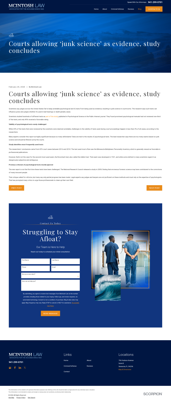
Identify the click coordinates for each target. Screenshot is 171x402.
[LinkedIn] (20, 367)
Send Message (50, 313)
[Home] (27, 6)
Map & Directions (125, 369)
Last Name (55, 260)
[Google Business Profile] (10, 367)
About (89, 360)
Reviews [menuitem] (131, 9)
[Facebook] (15, 367)
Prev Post (16, 188)
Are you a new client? (28, 274)
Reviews (90, 366)
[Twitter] (25, 367)
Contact (67, 372)
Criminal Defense (70, 366)
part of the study (52, 116)
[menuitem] (11, 397)
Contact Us (154, 9)
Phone (24, 267)
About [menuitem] (105, 9)
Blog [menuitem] (139, 9)
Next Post (154, 188)
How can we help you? (29, 281)
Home (66, 360)
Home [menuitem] (96, 9)
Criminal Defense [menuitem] (117, 9)
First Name (25, 260)
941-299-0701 (155, 2)
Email (54, 267)
